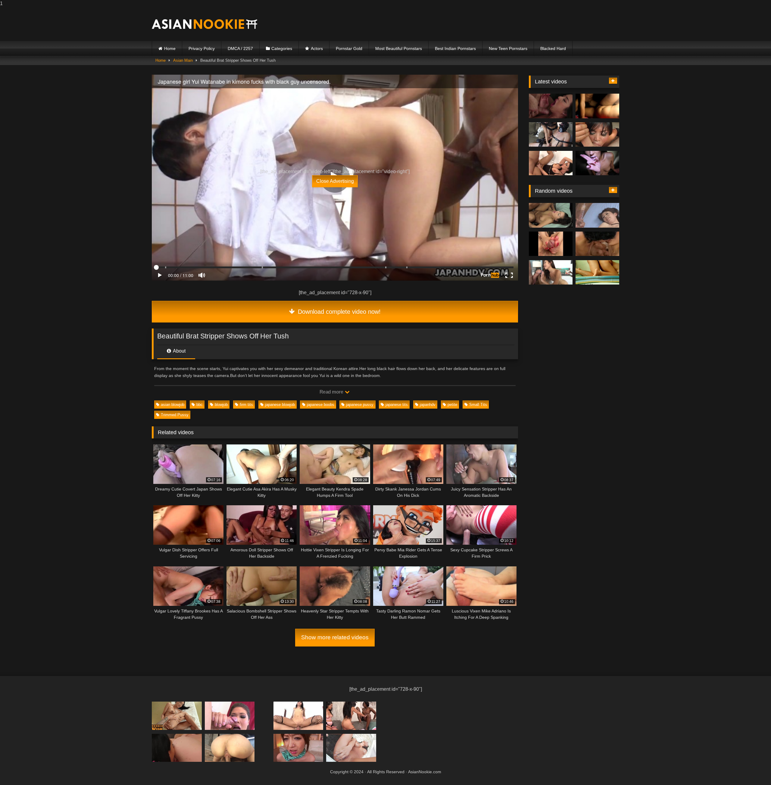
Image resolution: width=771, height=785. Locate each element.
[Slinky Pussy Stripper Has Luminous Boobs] (597, 163)
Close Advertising (335, 181)
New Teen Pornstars (508, 48)
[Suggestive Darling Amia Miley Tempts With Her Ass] (351, 716)
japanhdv (427, 404)
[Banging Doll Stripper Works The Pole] (551, 134)
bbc (199, 404)
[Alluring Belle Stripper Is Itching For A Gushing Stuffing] (551, 163)
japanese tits (397, 404)
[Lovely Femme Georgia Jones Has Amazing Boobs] (597, 244)
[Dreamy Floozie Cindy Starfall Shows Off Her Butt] (298, 716)
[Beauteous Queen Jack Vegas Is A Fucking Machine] (230, 716)
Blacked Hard (553, 48)
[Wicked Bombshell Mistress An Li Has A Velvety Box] (597, 106)
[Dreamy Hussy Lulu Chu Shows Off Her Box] (298, 748)
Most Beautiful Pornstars (398, 48)
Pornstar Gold (349, 48)
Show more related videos (335, 637)
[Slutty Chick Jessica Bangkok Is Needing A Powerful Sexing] (351, 748)
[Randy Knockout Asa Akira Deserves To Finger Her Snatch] (597, 134)
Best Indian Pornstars (455, 48)
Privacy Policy (202, 48)
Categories (281, 48)
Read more (332, 391)
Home (170, 48)
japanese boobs (320, 404)
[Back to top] (752, 768)
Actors (317, 48)
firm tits (246, 404)
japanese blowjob (280, 404)
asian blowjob (172, 404)
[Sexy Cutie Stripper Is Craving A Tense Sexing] (177, 716)
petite (452, 404)
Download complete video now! (338, 311)
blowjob (221, 404)
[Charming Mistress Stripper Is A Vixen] (177, 748)
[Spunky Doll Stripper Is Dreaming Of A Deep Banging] (551, 215)
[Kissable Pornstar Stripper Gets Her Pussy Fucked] (551, 106)
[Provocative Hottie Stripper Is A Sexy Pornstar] (551, 244)
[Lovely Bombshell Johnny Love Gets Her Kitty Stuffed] (551, 272)
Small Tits (478, 404)
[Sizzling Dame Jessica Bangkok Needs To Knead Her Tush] (230, 748)
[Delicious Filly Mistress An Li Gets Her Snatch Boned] (597, 272)
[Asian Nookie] (204, 24)
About (179, 351)
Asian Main (183, 60)
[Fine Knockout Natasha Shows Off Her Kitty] (597, 215)
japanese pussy (359, 404)
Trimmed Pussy (175, 415)
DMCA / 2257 (240, 48)
